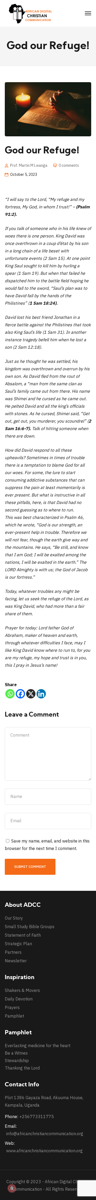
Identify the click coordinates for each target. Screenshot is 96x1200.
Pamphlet (14, 1016)
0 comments (69, 165)
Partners (13, 952)
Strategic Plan (18, 943)
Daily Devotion (19, 999)
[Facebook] (20, 693)
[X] (30, 693)
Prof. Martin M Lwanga (28, 165)
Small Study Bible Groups (29, 926)
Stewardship (17, 1060)
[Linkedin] (41, 693)
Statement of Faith (23, 935)
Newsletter (16, 960)
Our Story (14, 918)
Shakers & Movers (22, 990)
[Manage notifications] (11, 1188)
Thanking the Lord (22, 1068)
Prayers (12, 1007)
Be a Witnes (16, 1053)
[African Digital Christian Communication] (31, 13)
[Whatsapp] (10, 693)
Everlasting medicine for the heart (37, 1045)
